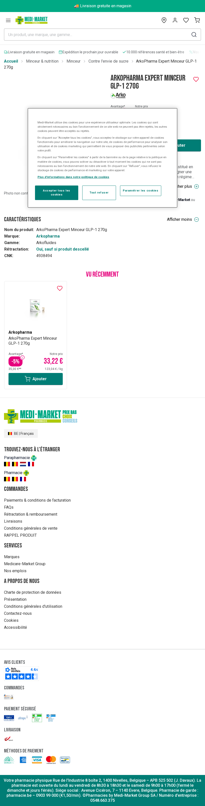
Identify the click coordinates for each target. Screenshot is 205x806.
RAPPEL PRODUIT (20, 535)
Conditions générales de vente (31, 528)
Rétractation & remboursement (30, 514)
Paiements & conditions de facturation (37, 500)
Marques (12, 556)
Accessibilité (15, 627)
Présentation (15, 599)
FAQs (9, 507)
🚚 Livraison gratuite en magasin (102, 6)
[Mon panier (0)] (197, 20)
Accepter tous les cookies (56, 192)
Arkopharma (48, 236)
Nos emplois (15, 570)
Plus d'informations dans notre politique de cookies (73, 177)
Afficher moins (179, 219)
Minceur (73, 61)
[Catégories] (8, 20)
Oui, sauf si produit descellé (62, 249)
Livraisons (13, 521)
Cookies (11, 620)
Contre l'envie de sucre (108, 61)
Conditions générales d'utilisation (33, 606)
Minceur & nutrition (42, 61)
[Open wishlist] (186, 20)
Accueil (11, 61)
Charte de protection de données (32, 592)
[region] (103, 158)
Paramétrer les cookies (140, 190)
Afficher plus (181, 186)
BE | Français (24, 434)
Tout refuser (99, 192)
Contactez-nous (18, 613)
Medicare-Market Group (25, 563)
